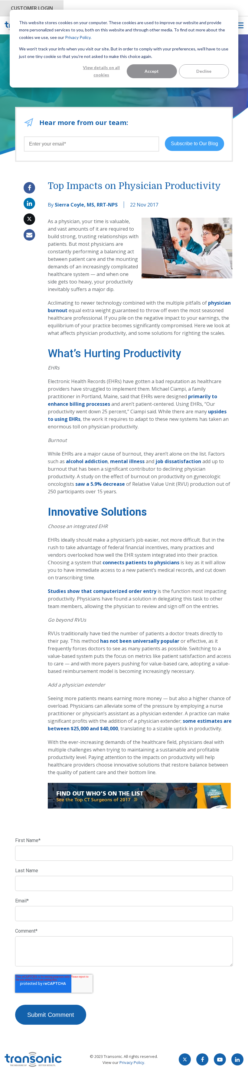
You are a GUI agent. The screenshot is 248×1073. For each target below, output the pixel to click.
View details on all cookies (101, 71)
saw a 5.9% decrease (100, 484)
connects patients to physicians (141, 562)
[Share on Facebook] (29, 188)
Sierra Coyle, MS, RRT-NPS (86, 204)
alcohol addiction (87, 461)
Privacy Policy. (78, 37)
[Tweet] (29, 219)
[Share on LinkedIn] (29, 203)
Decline (203, 71)
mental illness (127, 461)
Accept (152, 71)
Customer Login (32, 8)
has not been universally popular (140, 641)
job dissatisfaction (178, 461)
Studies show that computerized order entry (102, 591)
